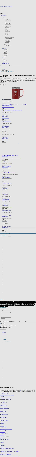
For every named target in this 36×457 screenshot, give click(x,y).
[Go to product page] (19, 226)
